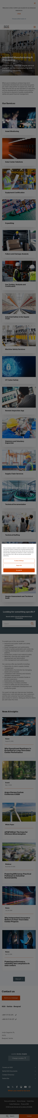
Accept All (19, 570)
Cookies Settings (19, 560)
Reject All (19, 565)
